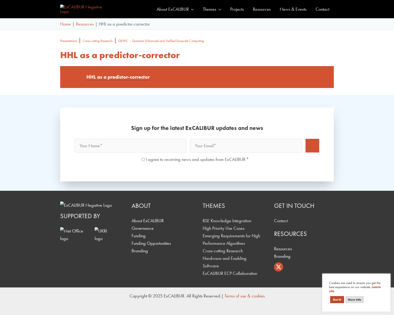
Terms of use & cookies (245, 296)
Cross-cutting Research (98, 41)
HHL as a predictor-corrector (118, 77)
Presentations (68, 41)
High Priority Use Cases (223, 228)
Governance (143, 228)
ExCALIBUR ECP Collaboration (230, 273)
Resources (283, 249)
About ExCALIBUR (148, 221)
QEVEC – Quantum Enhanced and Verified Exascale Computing (161, 41)
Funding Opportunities (151, 243)
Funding (139, 236)
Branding (140, 251)
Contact (281, 221)
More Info (354, 300)
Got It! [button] (337, 300)
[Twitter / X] (278, 266)
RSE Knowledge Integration (227, 221)
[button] (191, 9)
